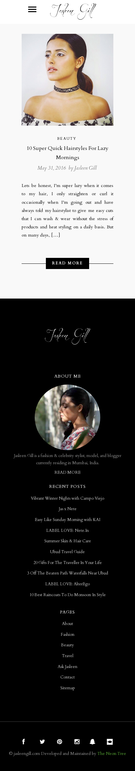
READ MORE (67, 472)
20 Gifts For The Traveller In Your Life (67, 563)
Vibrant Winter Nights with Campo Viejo (67, 498)
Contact (67, 677)
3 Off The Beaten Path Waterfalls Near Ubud (67, 573)
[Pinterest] (59, 742)
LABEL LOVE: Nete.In (67, 530)
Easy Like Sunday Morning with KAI (67, 520)
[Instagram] (76, 742)
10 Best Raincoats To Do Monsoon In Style (67, 595)
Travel (67, 656)
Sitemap (67, 688)
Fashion (67, 634)
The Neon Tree (111, 754)
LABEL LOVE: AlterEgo (67, 584)
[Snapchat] (93, 742)
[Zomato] (111, 742)
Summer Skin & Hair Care (67, 541)
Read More (67, 263)
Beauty (66, 138)
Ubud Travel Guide (67, 552)
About (67, 624)
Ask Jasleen (67, 667)
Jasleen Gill (85, 168)
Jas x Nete (68, 509)
